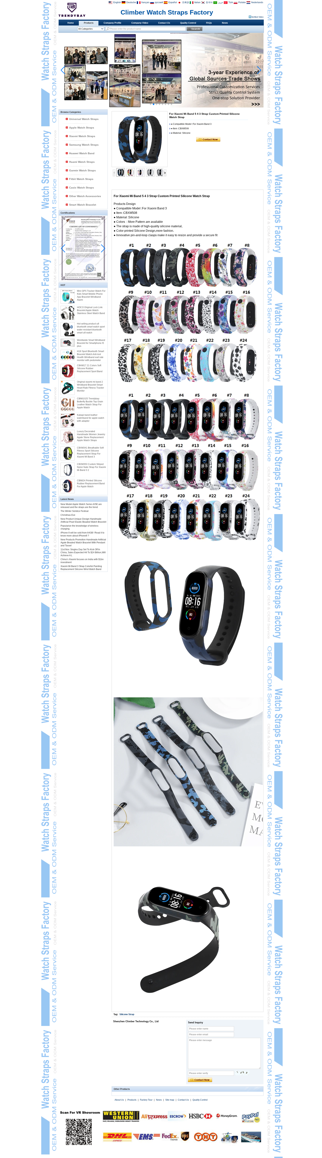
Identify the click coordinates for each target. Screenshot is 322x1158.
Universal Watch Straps (84, 119)
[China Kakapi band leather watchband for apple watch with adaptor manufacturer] (68, 421)
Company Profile (112, 23)
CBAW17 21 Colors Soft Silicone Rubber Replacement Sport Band (89, 368)
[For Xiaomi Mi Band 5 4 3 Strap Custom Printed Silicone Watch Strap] (140, 139)
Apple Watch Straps (81, 127)
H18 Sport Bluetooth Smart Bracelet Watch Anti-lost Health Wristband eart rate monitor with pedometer (90, 356)
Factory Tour (146, 1100)
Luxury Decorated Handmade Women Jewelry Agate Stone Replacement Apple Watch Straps (91, 436)
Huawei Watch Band (81, 153)
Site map (169, 1100)
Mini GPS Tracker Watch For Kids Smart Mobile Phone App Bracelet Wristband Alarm (91, 295)
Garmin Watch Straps (82, 170)
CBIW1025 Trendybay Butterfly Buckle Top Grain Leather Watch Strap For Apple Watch (90, 403)
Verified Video (257, 17)
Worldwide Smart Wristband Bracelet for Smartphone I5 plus (91, 343)
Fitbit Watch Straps (81, 179)
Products (89, 23)
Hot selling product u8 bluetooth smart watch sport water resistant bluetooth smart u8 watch (91, 328)
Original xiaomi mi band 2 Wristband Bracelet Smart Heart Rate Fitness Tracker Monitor (90, 386)
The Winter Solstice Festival (75, 511)
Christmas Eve (68, 515)
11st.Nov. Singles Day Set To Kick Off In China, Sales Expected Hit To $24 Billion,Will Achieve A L (83, 552)
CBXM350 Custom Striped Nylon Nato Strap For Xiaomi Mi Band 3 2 (91, 467)
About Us (119, 1100)
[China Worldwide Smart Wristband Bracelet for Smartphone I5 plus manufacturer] (68, 343)
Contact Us (164, 23)
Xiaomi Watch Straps (82, 136)
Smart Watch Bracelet (82, 204)
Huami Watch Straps (82, 161)
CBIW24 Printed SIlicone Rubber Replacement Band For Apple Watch (91, 483)
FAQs (209, 23)
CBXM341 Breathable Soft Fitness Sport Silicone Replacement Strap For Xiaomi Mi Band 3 (90, 452)
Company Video (139, 23)
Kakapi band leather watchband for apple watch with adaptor (90, 418)
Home (70, 23)
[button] (150, 104)
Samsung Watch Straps (84, 144)
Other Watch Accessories (85, 196)
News (225, 23)
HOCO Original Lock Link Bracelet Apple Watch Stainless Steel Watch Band (91, 310)
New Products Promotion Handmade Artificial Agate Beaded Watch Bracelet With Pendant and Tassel (83, 542)
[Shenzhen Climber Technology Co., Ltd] (72, 10)
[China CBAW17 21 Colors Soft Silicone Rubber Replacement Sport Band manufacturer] (68, 371)
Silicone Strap (126, 1014)
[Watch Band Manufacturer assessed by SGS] (161, 106)
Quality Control (188, 23)
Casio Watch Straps (81, 187)
